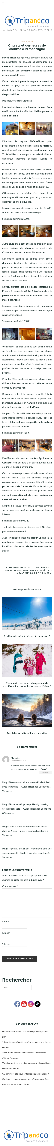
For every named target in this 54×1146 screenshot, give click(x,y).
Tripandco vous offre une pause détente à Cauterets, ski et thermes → (27, 571)
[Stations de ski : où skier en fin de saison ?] (27, 613)
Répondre (46, 772)
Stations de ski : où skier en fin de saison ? (27, 635)
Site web (6, 944)
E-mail (6, 932)
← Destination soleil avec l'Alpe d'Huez (25, 567)
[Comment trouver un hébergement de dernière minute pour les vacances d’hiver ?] (27, 660)
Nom (5, 921)
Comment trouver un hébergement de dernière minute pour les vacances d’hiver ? (27, 684)
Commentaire (10, 886)
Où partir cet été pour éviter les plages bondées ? (25, 1073)
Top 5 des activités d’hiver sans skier (27, 733)
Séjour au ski (27, 41)
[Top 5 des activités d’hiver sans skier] (27, 710)
